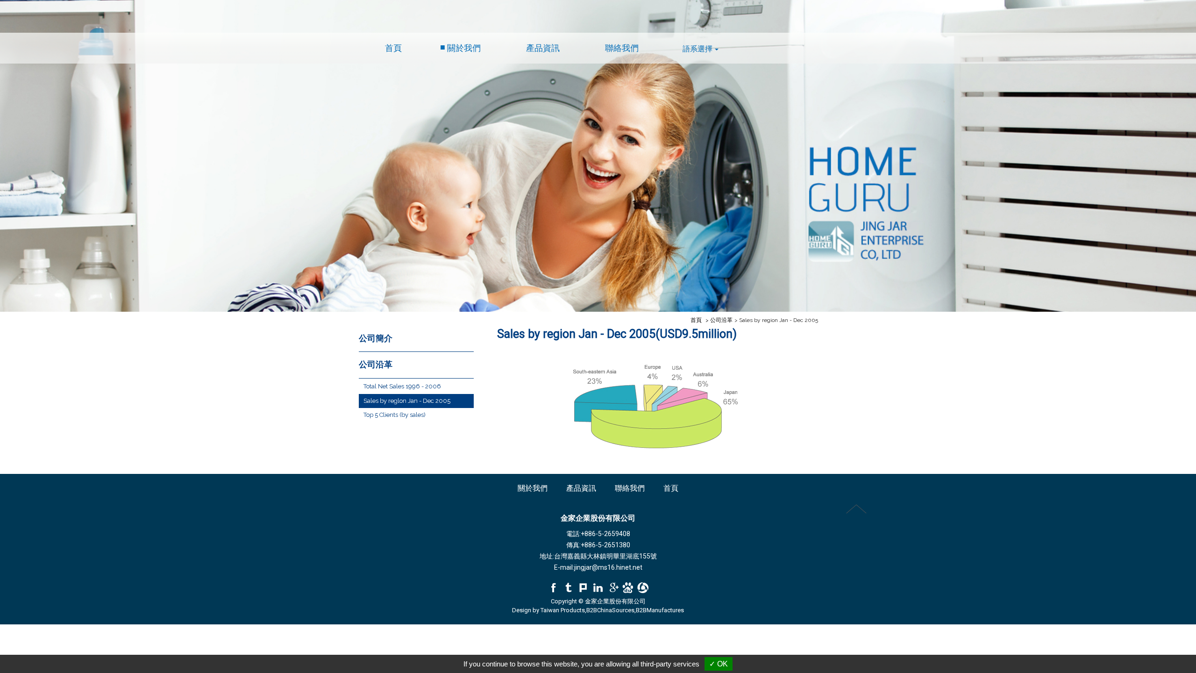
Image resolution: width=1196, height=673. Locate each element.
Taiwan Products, (563, 610)
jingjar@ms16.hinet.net (608, 567)
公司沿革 (375, 364)
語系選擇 (697, 49)
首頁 (393, 48)
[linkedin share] (598, 588)
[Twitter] (568, 588)
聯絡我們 (622, 48)
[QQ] (642, 588)
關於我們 (464, 48)
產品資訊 (543, 48)
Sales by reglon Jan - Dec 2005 (406, 400)
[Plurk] (583, 588)
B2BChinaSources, (611, 610)
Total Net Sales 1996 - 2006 (402, 386)
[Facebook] (553, 588)
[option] (598, 156)
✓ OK (718, 664)
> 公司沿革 (719, 320)
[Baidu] (628, 588)
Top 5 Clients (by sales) (394, 414)
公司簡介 (375, 338)
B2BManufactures (660, 610)
